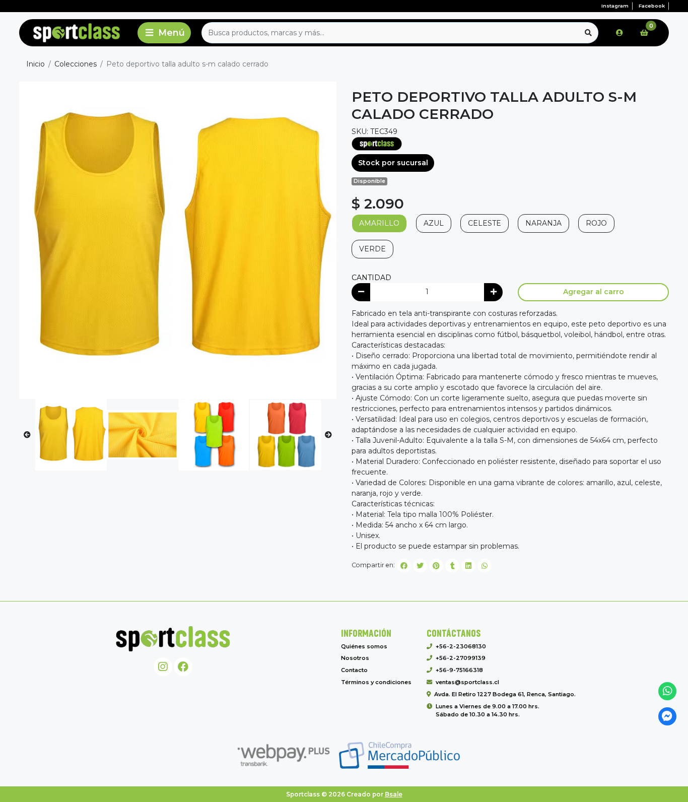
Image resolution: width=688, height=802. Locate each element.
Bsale (393, 794)
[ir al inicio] (173, 639)
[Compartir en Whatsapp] (484, 566)
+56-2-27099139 (461, 657)
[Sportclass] (76, 33)
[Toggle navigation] (164, 32)
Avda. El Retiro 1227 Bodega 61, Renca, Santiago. (505, 694)
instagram (615, 6)
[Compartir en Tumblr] (452, 566)
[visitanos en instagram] (163, 666)
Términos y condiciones (376, 682)
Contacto (354, 670)
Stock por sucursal (393, 162)
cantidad (371, 277)
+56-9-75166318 (459, 670)
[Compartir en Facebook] (404, 566)
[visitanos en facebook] (183, 666)
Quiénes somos (364, 646)
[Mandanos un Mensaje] (667, 716)
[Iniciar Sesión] (619, 32)
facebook (652, 6)
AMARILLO (379, 223)
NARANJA (543, 223)
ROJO (596, 223)
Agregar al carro (593, 291)
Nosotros (355, 657)
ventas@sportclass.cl (467, 682)
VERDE (372, 248)
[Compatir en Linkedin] (468, 566)
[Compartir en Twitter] (420, 566)
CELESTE (484, 223)
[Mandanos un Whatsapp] (667, 691)
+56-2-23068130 (461, 646)
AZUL (434, 223)
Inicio (35, 64)
